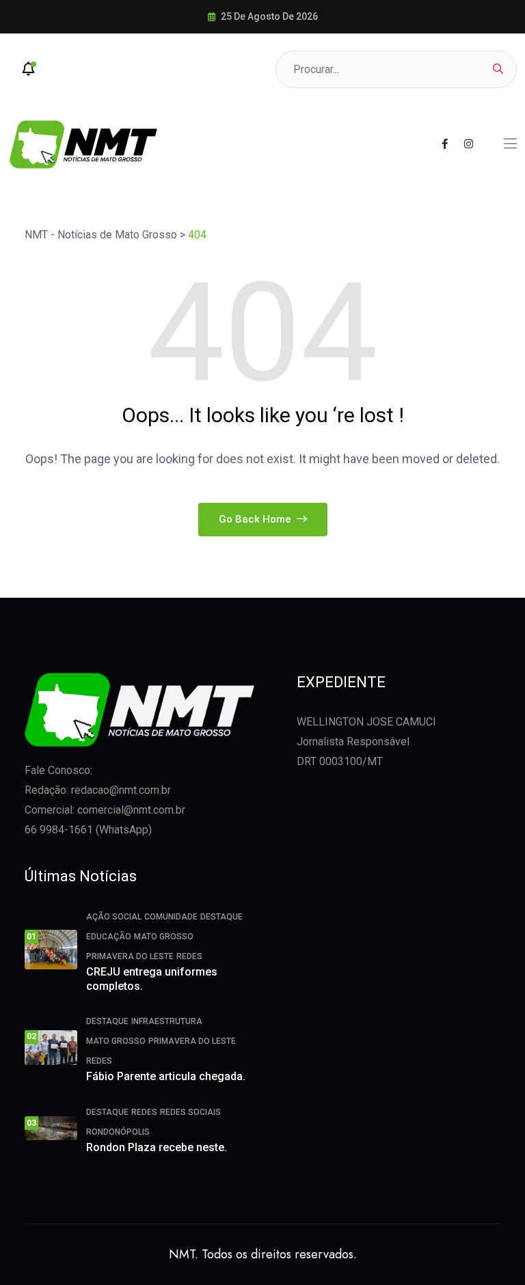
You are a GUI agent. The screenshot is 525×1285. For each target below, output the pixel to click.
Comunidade (171, 917)
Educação (108, 936)
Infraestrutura (166, 1021)
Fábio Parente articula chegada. (165, 1076)
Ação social (114, 917)
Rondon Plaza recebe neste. (156, 1147)
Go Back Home (256, 519)
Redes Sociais (190, 1112)
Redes (189, 956)
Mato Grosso (163, 936)
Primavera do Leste (130, 956)
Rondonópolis (118, 1132)
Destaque (221, 917)
